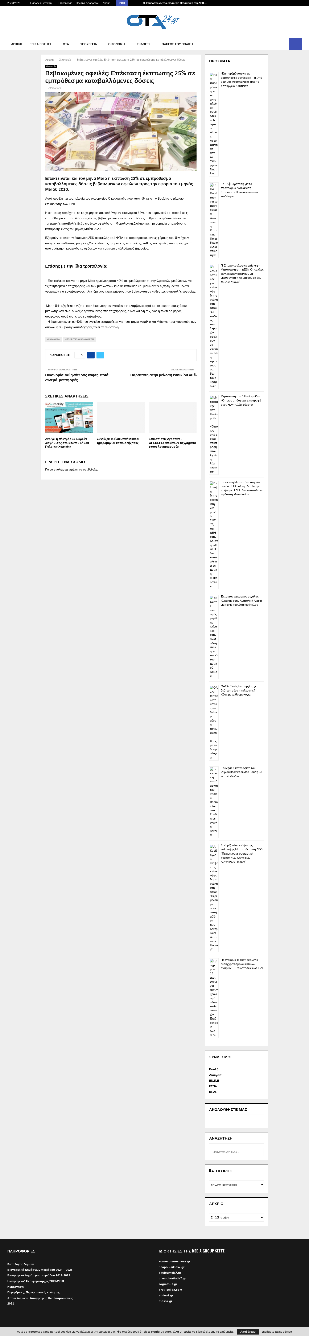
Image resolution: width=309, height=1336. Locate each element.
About (106, 3)
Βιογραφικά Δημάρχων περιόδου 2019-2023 (38, 1275)
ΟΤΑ (66, 44)
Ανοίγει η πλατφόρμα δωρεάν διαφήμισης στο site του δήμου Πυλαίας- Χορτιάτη (67, 443)
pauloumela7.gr (170, 1281)
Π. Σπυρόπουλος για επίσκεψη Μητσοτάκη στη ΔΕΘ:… (175, 3)
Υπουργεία (88, 44)
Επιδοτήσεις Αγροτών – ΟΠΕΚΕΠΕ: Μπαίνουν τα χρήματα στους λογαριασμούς (172, 443)
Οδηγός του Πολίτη (177, 44)
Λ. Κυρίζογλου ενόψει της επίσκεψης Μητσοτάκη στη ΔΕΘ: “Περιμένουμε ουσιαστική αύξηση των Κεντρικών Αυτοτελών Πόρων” (242, 853)
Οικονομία (116, 44)
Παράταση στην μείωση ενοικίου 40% (163, 375)
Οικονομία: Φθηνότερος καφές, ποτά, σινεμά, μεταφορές (77, 377)
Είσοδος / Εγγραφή (40, 3)
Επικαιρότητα (41, 44)
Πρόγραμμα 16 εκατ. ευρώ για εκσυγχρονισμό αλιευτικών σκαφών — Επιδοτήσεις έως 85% (242, 963)
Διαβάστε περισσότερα (277, 1331)
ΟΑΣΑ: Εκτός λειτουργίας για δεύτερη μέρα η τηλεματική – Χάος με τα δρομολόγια (239, 690)
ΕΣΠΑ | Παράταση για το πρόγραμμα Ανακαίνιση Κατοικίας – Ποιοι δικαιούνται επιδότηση (239, 190)
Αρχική (16, 44)
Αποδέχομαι (248, 1331)
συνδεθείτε (90, 469)
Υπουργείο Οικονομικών (79, 339)
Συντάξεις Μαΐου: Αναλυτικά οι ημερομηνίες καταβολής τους (118, 441)
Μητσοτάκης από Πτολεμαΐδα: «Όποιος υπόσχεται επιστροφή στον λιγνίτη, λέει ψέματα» (241, 400)
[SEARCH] (259, 1152)
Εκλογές (143, 44)
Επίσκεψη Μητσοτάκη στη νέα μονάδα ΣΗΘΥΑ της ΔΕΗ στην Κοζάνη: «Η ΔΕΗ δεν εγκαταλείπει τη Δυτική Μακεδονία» (242, 488)
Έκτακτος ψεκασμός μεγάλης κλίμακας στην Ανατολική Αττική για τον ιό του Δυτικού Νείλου (241, 600)
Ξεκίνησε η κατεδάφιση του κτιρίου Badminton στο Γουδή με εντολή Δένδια (241, 772)
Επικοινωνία (65, 3)
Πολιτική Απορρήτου (87, 3)
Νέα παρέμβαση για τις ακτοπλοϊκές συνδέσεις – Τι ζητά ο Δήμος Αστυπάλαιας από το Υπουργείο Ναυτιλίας (241, 79)
